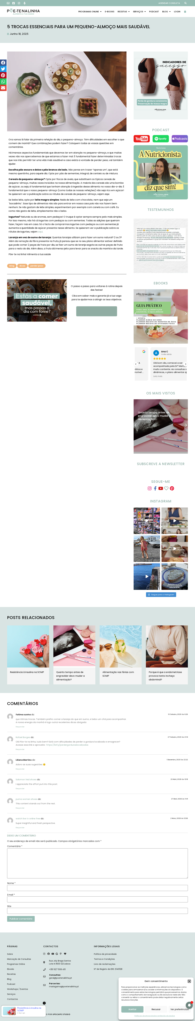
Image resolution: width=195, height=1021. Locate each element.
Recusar (156, 1009)
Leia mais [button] (143, 376)
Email (11, 895)
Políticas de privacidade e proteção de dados (154, 1016)
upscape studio (61, 1014)
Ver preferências (179, 1009)
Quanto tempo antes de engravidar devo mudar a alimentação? (70, 676)
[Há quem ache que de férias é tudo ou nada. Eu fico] (147, 576)
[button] (189, 981)
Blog (165, 11)
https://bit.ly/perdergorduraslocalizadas (67, 744)
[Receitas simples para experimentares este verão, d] (174, 548)
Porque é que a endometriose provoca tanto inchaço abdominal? (165, 676)
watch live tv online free (28, 818)
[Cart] (186, 11)
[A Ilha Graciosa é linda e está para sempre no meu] (147, 548)
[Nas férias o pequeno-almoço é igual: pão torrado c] (174, 576)
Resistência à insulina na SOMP (27, 672)
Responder (20, 727)
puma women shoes (26, 799)
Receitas (122, 11)
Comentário (14, 846)
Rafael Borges (23, 737)
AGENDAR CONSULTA (169, 3)
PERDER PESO (36, 265)
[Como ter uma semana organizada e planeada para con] (174, 521)
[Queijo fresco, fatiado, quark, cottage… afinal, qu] (147, 521)
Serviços (138, 11)
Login (177, 11)
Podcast (154, 11)
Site (9, 906)
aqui (40, 231)
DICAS (22, 265)
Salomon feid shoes (26, 779)
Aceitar (132, 1009)
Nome (11, 883)
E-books (109, 11)
